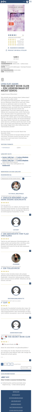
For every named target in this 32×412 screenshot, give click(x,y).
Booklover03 (6, 165)
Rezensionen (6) (6, 175)
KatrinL (4, 157)
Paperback (6, 147)
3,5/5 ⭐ (6, 302)
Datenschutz (16, 395)
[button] (25, 1)
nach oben (25, 367)
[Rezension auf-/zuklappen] (30, 215)
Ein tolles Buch (11, 268)
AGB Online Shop (16, 401)
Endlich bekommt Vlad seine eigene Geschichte (14, 198)
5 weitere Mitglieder (22, 157)
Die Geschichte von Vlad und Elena (15, 235)
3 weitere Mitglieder (22, 160)
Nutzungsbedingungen (16, 398)
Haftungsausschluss (16, 407)
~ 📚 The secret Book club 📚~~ (15, 337)
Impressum (16, 391)
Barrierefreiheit (16, 404)
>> (12, 364)
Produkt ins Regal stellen (17, 50)
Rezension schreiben (17, 48)
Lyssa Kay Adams (9, 84)
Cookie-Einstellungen (16, 410)
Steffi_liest (10, 157)
